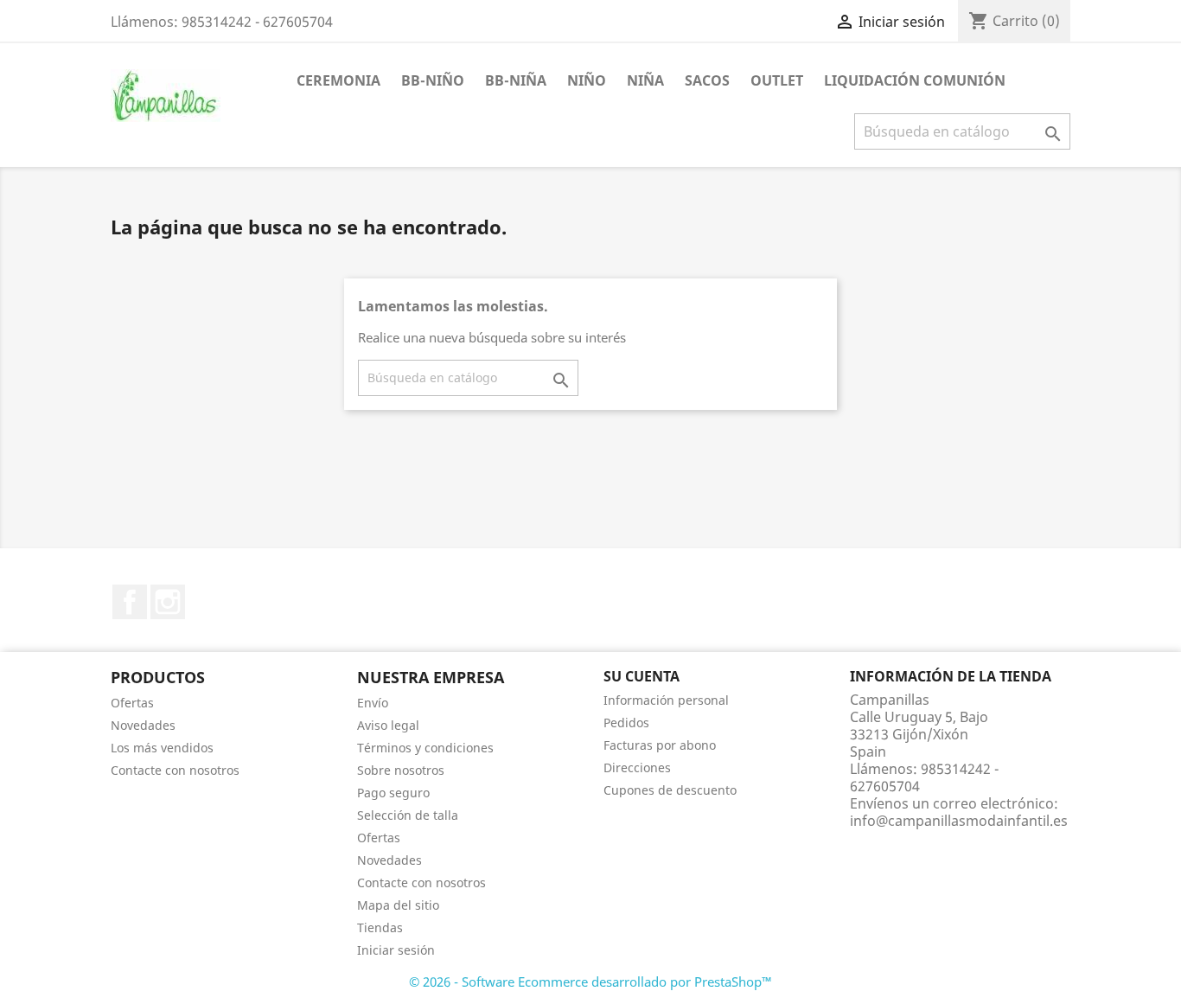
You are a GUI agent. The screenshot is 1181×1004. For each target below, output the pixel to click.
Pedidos (626, 722)
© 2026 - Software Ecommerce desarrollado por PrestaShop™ (590, 981)
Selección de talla (407, 815)
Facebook (129, 602)
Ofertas (132, 702)
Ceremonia (338, 80)
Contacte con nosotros (175, 770)
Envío (372, 702)
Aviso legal (388, 725)
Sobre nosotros (400, 770)
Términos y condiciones (425, 747)
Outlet (776, 80)
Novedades (143, 725)
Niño (586, 80)
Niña (645, 80)
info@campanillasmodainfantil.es (959, 820)
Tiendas (380, 927)
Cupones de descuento (670, 790)
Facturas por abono (659, 745)
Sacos (707, 80)
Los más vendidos (162, 747)
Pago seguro (393, 792)
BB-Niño (432, 80)
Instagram (167, 602)
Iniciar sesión (396, 950)
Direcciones (637, 767)
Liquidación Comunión (914, 80)
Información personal (666, 700)
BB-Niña (515, 80)
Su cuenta (641, 676)
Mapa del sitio (398, 905)
